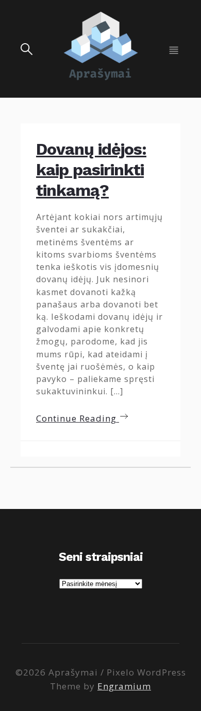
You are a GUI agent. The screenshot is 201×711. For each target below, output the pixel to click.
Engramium (124, 686)
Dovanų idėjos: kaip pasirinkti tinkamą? (91, 169)
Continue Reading (77, 418)
